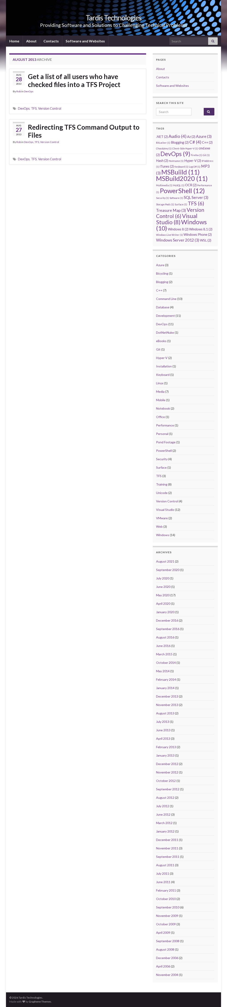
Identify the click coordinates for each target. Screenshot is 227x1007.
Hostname (176, 160)
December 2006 (167, 958)
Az (191, 137)
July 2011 (162, 873)
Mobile (160, 400)
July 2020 (162, 578)
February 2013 (166, 747)
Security (162, 197)
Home (14, 41)
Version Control (49, 108)
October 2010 (166, 899)
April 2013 (163, 738)
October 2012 (166, 781)
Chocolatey (164, 148)
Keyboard (181, 166)
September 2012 (167, 789)
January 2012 (165, 831)
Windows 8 (178, 229)
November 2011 (167, 848)
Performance (165, 425)
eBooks (161, 341)
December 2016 (167, 620)
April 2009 (163, 932)
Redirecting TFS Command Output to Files (83, 131)
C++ (207, 142)
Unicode (162, 493)
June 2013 (163, 730)
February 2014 (166, 679)
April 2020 (163, 603)
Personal (162, 434)
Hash (162, 161)
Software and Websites (85, 41)
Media (160, 391)
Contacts (51, 41)
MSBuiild (180, 172)
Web (159, 526)
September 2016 (167, 629)
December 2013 (167, 696)
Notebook (163, 408)
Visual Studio (177, 218)
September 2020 (167, 570)
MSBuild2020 (182, 178)
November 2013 (167, 705)
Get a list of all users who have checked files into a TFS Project (74, 80)
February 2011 (166, 890)
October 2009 (166, 924)
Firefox (196, 155)
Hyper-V (192, 161)
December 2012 (167, 764)
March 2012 (164, 823)
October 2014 (166, 662)
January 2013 (165, 755)
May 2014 (163, 671)
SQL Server (196, 197)
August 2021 (165, 561)
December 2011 (167, 840)
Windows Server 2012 (177, 240)
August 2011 (165, 865)
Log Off (194, 166)
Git (206, 155)
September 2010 (167, 907)
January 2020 (165, 612)
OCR (191, 185)
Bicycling (162, 273)
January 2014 (165, 688)
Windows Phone (198, 234)
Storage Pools (165, 204)
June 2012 (163, 814)
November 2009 (167, 916)
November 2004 (167, 975)
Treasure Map (171, 210)
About (31, 41)
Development (165, 315)
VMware (162, 518)
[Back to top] (217, 997)
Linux (159, 383)
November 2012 (167, 772)
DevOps (28, 91)
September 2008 (167, 941)
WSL (205, 240)
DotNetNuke (165, 332)
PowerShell (182, 190)
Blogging (180, 142)
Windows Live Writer (169, 234)
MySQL (178, 185)
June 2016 (163, 646)
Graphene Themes (40, 1001)
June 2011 (163, 882)
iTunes (167, 166)
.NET (162, 137)
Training (161, 484)
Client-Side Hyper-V (185, 148)
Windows (181, 225)
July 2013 (162, 722)
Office (160, 417)
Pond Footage (166, 442)
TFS (34, 108)
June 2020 (163, 587)
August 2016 (165, 637)
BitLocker (163, 142)
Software (176, 197)
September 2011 (167, 856)
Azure (204, 136)
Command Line (166, 299)
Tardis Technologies (113, 17)
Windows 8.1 (200, 229)
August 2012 (165, 797)
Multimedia (164, 185)
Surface (181, 204)
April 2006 (163, 966)
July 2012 (162, 806)
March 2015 (164, 654)
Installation (164, 366)
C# (195, 142)
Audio (177, 136)
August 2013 (165, 713)
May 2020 (163, 595)
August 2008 (165, 949)
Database (162, 307)
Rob (18, 91)
